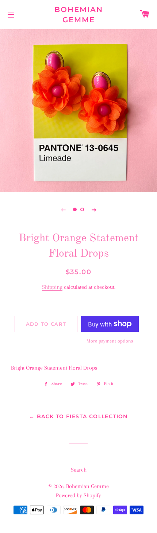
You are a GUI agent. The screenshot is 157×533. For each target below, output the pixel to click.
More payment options (110, 341)
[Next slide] (94, 209)
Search (79, 469)
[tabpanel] (78, 109)
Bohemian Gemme (78, 14)
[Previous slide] (63, 209)
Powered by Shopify (78, 495)
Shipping (52, 287)
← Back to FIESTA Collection (78, 416)
